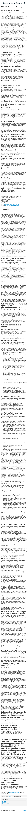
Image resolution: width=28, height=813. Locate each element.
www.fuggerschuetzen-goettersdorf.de (12, 205)
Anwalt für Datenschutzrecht (14, 792)
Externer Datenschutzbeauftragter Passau (12, 791)
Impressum (4, 802)
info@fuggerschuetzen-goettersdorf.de (11, 204)
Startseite (4, 801)
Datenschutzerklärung (6, 803)
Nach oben (25, 810)
